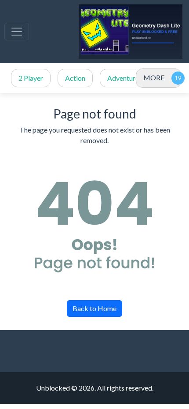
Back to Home (94, 308)
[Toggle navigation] (16, 31)
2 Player (30, 78)
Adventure (123, 78)
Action (75, 78)
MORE (153, 77)
